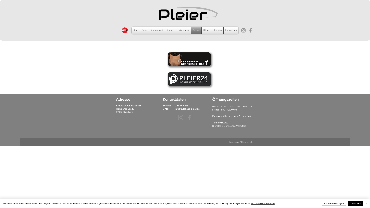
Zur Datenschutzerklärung (263, 203)
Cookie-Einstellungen (334, 203)
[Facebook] (250, 30)
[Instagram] (243, 30)
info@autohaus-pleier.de (187, 109)
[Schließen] (366, 203)
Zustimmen (355, 203)
